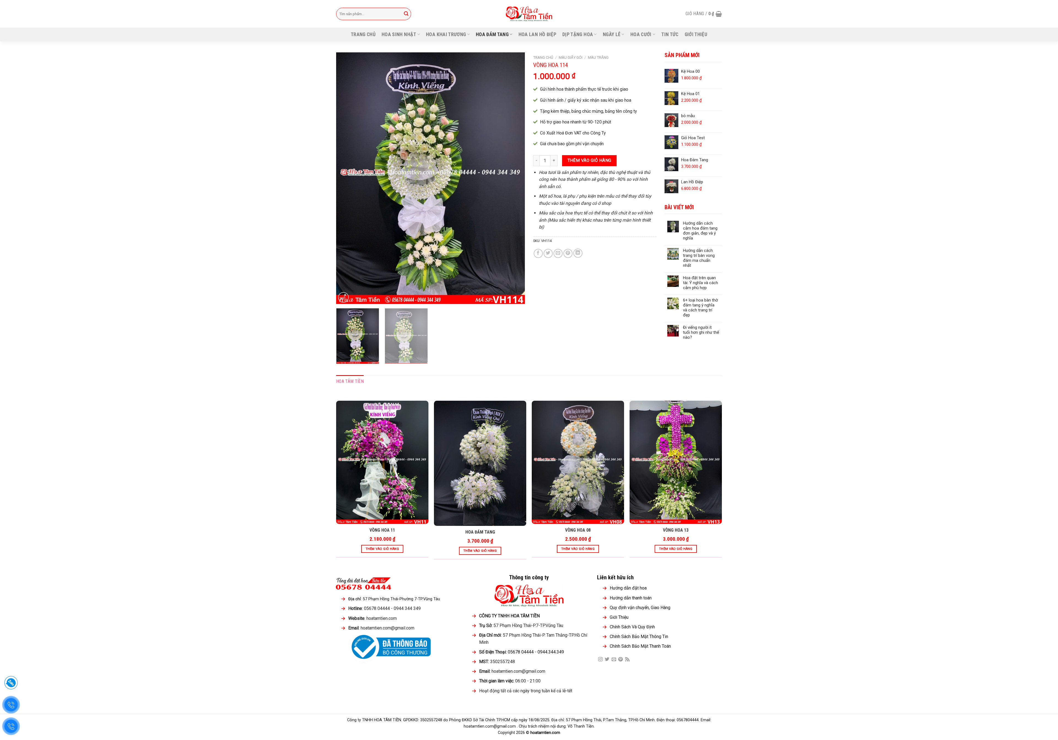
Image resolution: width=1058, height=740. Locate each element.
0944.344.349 (551, 652)
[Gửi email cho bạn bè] (558, 253)
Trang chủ (363, 34)
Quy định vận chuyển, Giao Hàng (640, 607)
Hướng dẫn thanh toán (631, 598)
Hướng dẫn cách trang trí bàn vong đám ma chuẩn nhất (699, 258)
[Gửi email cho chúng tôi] (614, 659)
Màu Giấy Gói (570, 57)
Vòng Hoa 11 (382, 530)
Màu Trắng (598, 57)
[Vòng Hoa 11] (382, 462)
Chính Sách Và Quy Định (632, 626)
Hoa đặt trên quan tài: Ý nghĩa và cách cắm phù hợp (700, 282)
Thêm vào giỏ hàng (589, 160)
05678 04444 (521, 652)
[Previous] (347, 178)
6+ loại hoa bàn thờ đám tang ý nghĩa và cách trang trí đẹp (700, 307)
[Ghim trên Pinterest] (568, 253)
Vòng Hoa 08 (578, 530)
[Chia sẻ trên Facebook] (538, 253)
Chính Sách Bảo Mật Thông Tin (639, 636)
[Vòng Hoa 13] (676, 462)
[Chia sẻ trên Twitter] (548, 253)
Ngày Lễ (611, 34)
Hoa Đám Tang (480, 532)
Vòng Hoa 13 (676, 530)
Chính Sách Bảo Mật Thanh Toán (640, 646)
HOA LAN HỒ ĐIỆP (537, 34)
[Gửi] (406, 13)
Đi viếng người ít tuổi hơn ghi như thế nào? (701, 332)
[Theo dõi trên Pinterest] (620, 659)
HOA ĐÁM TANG (492, 34)
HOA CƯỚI (641, 34)
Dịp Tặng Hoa (577, 34)
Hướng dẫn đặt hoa (628, 588)
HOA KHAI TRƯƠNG (446, 34)
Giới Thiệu (696, 34)
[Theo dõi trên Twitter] (607, 659)
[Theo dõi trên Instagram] (600, 659)
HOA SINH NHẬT (399, 34)
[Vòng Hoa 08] (578, 462)
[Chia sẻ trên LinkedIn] (577, 253)
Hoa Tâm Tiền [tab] (350, 381)
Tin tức (669, 34)
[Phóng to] (343, 297)
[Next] (514, 178)
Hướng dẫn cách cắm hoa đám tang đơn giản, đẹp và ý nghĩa (700, 231)
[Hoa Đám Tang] (480, 463)
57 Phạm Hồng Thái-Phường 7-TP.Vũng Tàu (401, 599)
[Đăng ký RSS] (627, 659)
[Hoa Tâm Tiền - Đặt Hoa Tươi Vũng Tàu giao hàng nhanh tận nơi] (529, 14)
